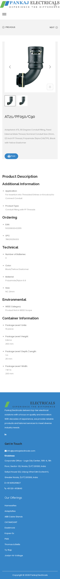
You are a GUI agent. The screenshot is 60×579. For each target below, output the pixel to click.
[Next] (50, 67)
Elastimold (10, 527)
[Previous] (10, 67)
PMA (7, 538)
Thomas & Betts (12, 544)
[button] (55, 6)
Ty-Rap (8, 549)
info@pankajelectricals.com (21, 450)
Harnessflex (10, 505)
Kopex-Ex (9, 533)
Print (12, 156)
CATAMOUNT (11, 522)
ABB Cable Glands (14, 516)
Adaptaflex (10, 511)
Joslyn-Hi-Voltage (14, 555)
